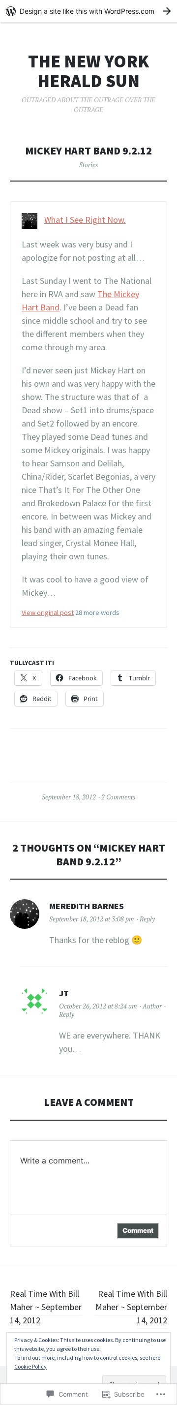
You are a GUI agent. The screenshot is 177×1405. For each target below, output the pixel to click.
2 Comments (118, 797)
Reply (147, 919)
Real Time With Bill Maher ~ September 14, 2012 (46, 1307)
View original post (48, 612)
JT (64, 993)
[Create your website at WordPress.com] (88, 11)
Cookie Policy (30, 1366)
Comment (137, 1230)
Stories (88, 164)
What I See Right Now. (85, 219)
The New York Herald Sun (88, 71)
